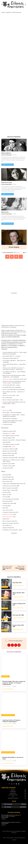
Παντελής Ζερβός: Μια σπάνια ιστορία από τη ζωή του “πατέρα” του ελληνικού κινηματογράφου (13, 683)
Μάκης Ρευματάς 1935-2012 (19, 568)
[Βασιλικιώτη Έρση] (14, 174)
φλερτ (24, 391)
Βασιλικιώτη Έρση (6, 182)
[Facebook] (7, 257)
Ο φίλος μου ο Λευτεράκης (8, 514)
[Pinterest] (16, 257)
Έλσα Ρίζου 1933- (17, 582)
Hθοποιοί (8, 12)
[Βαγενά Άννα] (14, 204)
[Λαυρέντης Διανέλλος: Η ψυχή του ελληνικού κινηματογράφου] (14, 705)
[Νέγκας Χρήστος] (14, 145)
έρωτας (9, 459)
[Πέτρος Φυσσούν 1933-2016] (6, 595)
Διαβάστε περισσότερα (18, 585)
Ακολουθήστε (23, 806)
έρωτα (11, 433)
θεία (6, 382)
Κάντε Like (23, 804)
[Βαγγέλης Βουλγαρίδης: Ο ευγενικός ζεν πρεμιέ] (14, 742)
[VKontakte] (16, 784)
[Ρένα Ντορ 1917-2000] (6, 616)
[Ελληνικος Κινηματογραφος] (7, 640)
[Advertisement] (14, 276)
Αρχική (3, 12)
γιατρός (13, 446)
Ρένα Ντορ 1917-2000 (18, 615)
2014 (10, 525)
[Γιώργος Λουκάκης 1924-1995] (6, 606)
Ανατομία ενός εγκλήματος (8, 379)
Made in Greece (6, 410)
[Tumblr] (21, 257)
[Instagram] (12, 645)
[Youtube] (19, 645)
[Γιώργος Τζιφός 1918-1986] (6, 627)
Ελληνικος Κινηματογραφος (8, 252)
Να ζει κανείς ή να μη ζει (8, 516)
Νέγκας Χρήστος (6, 153)
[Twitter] (12, 257)
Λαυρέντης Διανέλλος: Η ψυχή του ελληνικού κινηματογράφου (11, 720)
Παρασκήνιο (5, 676)
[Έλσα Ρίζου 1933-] (6, 584)
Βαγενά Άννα (4, 212)
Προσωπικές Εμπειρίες (8, 715)
